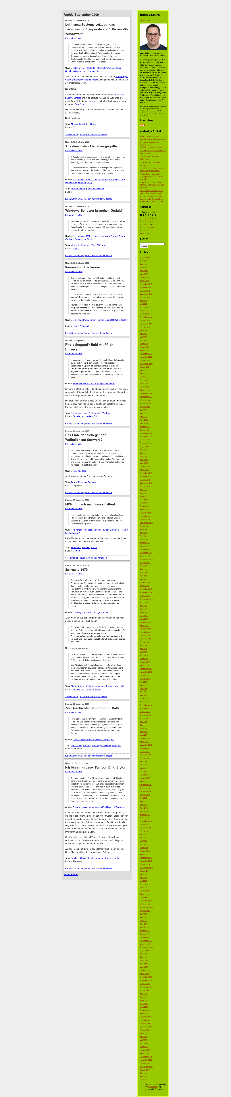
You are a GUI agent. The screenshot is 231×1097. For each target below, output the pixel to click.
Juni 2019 (143, 532)
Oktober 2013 (145, 751)
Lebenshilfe (119, 686)
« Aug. (142, 233)
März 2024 (144, 343)
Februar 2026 (145, 277)
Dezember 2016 (146, 628)
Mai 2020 (143, 496)
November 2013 (146, 748)
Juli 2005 (143, 1073)
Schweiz (97, 689)
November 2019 (146, 516)
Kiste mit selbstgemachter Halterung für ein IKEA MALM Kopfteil (151, 176)
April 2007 (144, 1003)
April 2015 (144, 691)
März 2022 (144, 423)
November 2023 (146, 357)
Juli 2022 (143, 410)
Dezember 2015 (146, 668)
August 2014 (145, 718)
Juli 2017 (143, 605)
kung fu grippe (79, 470)
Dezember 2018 (146, 549)
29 (144, 230)
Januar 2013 (144, 781)
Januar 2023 (144, 390)
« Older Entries (71, 874)
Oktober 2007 (145, 983)
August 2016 (145, 642)
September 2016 (146, 638)
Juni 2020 (143, 493)
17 (148, 224)
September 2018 (146, 559)
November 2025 (146, 287)
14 (141, 224)
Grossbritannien (87, 858)
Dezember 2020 (146, 473)
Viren (93, 245)
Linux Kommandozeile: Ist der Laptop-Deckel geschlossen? (151, 191)
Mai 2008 (143, 960)
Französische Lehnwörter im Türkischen (151, 157)
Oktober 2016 (145, 635)
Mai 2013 (143, 768)
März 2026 (144, 274)
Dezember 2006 (146, 1016)
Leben (89, 689)
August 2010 (145, 871)
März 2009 (144, 927)
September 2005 (146, 1066)
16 (146, 224)
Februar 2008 (145, 970)
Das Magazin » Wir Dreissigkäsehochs (91, 612)
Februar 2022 (145, 426)
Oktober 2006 (145, 1023)
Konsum (87, 745)
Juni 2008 (143, 957)
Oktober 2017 (145, 595)
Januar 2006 (144, 1053)
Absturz (74, 124)
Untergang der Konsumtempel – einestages (93, 739)
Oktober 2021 (145, 439)
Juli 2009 (143, 914)
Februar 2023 (145, 386)
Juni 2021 (143, 453)
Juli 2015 (143, 682)
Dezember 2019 (146, 512)
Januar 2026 (144, 280)
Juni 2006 (143, 1036)
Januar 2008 (144, 973)
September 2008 (146, 947)
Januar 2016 (144, 665)
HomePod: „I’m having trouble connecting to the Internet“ (151, 169)
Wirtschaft (84, 325)
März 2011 (144, 847)
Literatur (116, 858)
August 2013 (145, 758)
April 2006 (144, 1043)
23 (146, 227)
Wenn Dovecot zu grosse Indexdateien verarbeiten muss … (153, 137)
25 (151, 227)
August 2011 (145, 831)
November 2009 (146, 900)
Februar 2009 (145, 930)
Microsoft (75, 245)
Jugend (99, 858)
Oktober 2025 (145, 290)
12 (153, 221)
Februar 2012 (145, 814)
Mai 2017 (143, 612)
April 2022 (144, 420)
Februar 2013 (145, 778)
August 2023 (145, 367)
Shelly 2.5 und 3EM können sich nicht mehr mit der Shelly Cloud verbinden (152, 185)
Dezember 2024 (146, 317)
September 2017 (146, 599)
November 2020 (146, 476)
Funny (76, 248)
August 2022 (145, 406)
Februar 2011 (145, 851)
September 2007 (146, 987)
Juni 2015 (143, 685)
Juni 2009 (143, 917)
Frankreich (76, 413)
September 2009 (146, 907)
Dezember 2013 (146, 745)
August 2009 (145, 910)
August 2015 (145, 678)
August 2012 (145, 794)
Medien (89, 416)
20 (156, 224)
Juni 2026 (143, 264)
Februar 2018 (145, 582)
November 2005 (146, 1060)
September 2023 (146, 363)
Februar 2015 (145, 698)
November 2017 (146, 592)
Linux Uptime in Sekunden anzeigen (150, 163)
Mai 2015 (143, 688)
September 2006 (146, 1026)
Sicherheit (85, 245)
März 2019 (144, 539)
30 (146, 230)
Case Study (80, 104)
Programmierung (79, 188)
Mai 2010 (143, 881)
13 (156, 221)
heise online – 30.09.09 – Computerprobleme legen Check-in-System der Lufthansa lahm (93, 69)
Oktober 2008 (145, 944)
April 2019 (144, 536)
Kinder (81, 686)
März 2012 (144, 811)
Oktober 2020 (145, 479)
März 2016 (144, 658)
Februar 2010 (145, 890)
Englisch (75, 858)
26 (153, 227)
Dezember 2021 (146, 433)
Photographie (94, 413)
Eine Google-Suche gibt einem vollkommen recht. (96, 78)
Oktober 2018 (145, 556)
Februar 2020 (145, 506)
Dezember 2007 (146, 977)
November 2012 (146, 784)
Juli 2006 (143, 1033)
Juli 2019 (143, 529)
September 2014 (146, 715)
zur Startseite (145, 20)
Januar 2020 (144, 509)
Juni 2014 (143, 725)
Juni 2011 (143, 837)
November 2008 (146, 940)
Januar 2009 (144, 934)
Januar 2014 (144, 741)
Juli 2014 (143, 721)
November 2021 (146, 436)
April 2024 (144, 340)
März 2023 (144, 383)
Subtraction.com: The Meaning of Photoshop (94, 383)
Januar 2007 (144, 1013)
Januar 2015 (144, 701)
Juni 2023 (143, 373)
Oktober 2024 (145, 320)
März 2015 (144, 695)
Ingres (90, 101)
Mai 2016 (143, 652)
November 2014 (146, 708)
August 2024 (145, 327)
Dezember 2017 (146, 589)
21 (141, 227)
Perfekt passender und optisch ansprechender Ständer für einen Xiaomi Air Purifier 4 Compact (152, 199)
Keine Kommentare (74, 198)
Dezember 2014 (146, 705)
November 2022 (146, 396)
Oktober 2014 (145, 711)
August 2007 (145, 990)
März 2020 (144, 502)
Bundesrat (76, 547)
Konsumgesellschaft (103, 686)
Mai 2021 (143, 456)
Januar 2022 (144, 430)
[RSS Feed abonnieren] (142, 125)
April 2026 (144, 270)
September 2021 (146, 443)
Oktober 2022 (145, 400)
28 (141, 230)
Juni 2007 (143, 997)
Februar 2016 (145, 662)
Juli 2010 (143, 874)
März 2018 (144, 579)
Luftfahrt (83, 124)
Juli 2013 (143, 761)
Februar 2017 (145, 622)
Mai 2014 (143, 728)
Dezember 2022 (146, 393)
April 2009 (144, 924)
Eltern (73, 686)
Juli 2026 (143, 260)
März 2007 (144, 1007)
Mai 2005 (143, 1079)
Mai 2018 (143, 572)
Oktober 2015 (145, 675)
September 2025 (146, 294)
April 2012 (144, 808)
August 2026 (145, 257)
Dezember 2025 (146, 284)
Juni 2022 (143, 413)
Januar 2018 (144, 585)
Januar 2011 (144, 854)
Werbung (106, 413)
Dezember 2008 (146, 937)
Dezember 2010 (146, 857)
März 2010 (144, 887)
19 (153, 224)
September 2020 (146, 483)
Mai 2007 (143, 1000)
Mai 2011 (143, 841)
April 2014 (144, 731)
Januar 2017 (144, 625)
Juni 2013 (143, 764)
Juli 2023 (143, 370)
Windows (101, 245)
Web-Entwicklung (96, 188)
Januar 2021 (144, 469)
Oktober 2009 (145, 904)
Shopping (116, 745)
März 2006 (144, 1046)
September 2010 (146, 867)
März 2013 (144, 774)
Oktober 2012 (145, 788)
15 (144, 224)
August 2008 (145, 950)
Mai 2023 (143, 376)
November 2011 (146, 821)
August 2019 (145, 526)
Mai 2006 (143, 1040)
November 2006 (146, 1020)
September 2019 (146, 522)
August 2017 (145, 602)
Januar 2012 (144, 817)
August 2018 (145, 562)
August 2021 (145, 446)
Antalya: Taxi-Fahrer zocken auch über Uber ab (153, 151)
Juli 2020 (143, 489)
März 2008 (144, 967)
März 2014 (144, 735)
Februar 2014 (145, 738)
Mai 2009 (143, 920)
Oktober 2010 (145, 864)
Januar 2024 (144, 350)
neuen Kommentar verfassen (93, 134)
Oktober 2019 (145, 519)
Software (92, 482)
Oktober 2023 (145, 360)
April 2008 (144, 963)
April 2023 (144, 380)
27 (156, 227)
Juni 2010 (143, 877)
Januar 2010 (144, 894)
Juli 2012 (143, 798)
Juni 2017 (143, 609)
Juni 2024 (143, 333)
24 (148, 227)
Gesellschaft (78, 416)
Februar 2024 (145, 347)
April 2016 (144, 655)
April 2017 (144, 615)
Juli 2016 (143, 645)
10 (148, 221)
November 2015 (146, 672)
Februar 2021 (145, 466)
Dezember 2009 (146, 897)
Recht (94, 547)
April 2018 (144, 575)
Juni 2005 (143, 1076)
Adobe (74, 482)
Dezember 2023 (146, 353)
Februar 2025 (145, 313)
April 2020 (144, 499)
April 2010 (144, 884)
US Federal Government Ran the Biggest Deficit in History (100, 319)
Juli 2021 (143, 449)
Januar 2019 (144, 546)
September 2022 (146, 403)
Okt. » (149, 233)
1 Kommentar (71, 134)
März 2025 (144, 310)
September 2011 (146, 827)
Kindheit (89, 686)
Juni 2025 (143, 300)
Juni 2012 (143, 801)
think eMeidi (152, 1086)
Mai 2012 (143, 804)
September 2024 (146, 323)
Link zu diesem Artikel (73, 38)
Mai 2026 (143, 267)
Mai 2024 (143, 337)
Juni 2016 (143, 648)
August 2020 (145, 486)
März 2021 (144, 463)
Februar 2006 (145, 1050)
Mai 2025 (143, 304)
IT (74, 127)
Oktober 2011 (145, 824)
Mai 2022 (143, 416)
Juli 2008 (143, 953)
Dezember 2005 (146, 1056)
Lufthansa (92, 124)
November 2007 (146, 980)
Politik (97, 416)
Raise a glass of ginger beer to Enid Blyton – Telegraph (99, 807)
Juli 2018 (143, 565)
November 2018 (146, 552)
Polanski (86, 547)
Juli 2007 (143, 993)
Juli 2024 (143, 330)
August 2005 (145, 1070)
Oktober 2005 (145, 1063)
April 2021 (144, 459)
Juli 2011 (143, 834)
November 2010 (146, 861)
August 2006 (145, 1030)
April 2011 (144, 844)
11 (151, 221)
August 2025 (145, 297)
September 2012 (146, 791)
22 (144, 227)
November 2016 (146, 632)
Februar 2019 (145, 542)
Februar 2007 (145, 1010)
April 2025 (144, 307)
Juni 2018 (143, 569)
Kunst (84, 413)
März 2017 (144, 619)
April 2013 (144, 771)
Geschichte (76, 745)
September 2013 (146, 754)
